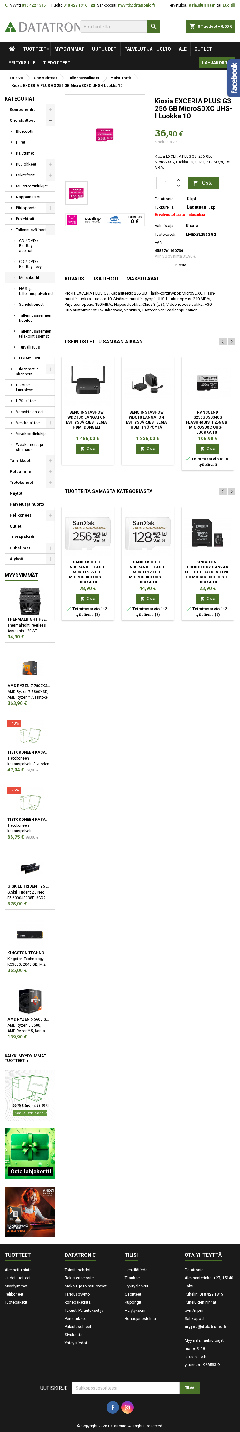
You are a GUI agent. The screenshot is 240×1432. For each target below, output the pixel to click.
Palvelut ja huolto (147, 49)
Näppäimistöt (28, 197)
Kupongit (133, 1302)
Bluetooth (24, 131)
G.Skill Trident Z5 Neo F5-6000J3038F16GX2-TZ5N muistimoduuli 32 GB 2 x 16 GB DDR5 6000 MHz (29, 886)
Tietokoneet (21, 482)
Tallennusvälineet (31, 229)
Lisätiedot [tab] (105, 279)
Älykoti (16, 559)
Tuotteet (35, 49)
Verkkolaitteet (28, 422)
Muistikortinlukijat (32, 186)
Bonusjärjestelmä (140, 1318)
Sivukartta (73, 1334)
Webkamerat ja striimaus (29, 447)
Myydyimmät (69, 49)
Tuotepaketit (22, 537)
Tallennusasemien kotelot (35, 318)
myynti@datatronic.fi (136, 5)
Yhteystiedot (76, 1342)
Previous (223, 341)
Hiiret (20, 142)
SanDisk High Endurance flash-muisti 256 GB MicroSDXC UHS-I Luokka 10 (87, 572)
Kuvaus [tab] (74, 279)
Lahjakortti (217, 62)
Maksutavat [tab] (143, 279)
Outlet (203, 49)
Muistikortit (29, 277)
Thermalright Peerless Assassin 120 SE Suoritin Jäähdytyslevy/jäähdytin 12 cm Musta (29, 619)
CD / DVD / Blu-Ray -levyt (31, 264)
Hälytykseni (135, 1310)
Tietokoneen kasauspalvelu (29, 752)
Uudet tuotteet (18, 1278)
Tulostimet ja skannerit (27, 371)
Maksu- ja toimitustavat (86, 1286)
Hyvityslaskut (136, 1286)
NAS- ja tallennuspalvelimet (36, 291)
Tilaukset (133, 1278)
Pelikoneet (20, 515)
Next (231, 341)
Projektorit (25, 218)
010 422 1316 (75, 5)
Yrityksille (22, 62)
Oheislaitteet (22, 120)
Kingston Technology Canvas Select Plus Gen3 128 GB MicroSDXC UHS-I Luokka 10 (206, 572)
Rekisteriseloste (79, 1278)
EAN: (159, 242)
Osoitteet (133, 1294)
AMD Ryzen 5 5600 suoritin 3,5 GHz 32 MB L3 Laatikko (29, 1019)
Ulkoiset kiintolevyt (25, 387)
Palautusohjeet (78, 1326)
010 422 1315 (34, 5)
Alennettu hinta (18, 1269)
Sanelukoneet (31, 304)
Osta (202, 183)
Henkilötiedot (137, 1269)
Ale (183, 49)
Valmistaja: (164, 225)
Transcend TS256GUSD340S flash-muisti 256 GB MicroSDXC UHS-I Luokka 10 (206, 422)
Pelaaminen (22, 471)
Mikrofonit (25, 175)
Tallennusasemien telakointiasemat (35, 334)
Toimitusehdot (78, 1269)
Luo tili (229, 5)
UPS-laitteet (26, 401)
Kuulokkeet (26, 164)
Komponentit (22, 109)
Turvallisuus (29, 347)
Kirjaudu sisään (202, 5)
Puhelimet (20, 548)
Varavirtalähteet (30, 411)
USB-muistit (29, 358)
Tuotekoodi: (165, 234)
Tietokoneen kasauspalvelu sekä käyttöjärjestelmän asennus (29, 819)
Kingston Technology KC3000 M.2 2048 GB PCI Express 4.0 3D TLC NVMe (29, 953)
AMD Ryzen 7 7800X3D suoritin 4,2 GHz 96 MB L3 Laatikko (29, 686)
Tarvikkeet (20, 460)
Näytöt (16, 493)
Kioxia (180, 265)
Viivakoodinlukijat (32, 433)
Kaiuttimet (25, 153)
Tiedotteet (57, 62)
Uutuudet (104, 49)
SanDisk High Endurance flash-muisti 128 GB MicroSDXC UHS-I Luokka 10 (147, 572)
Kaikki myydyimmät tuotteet (25, 1059)
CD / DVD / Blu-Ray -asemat (28, 245)
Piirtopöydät (27, 208)
